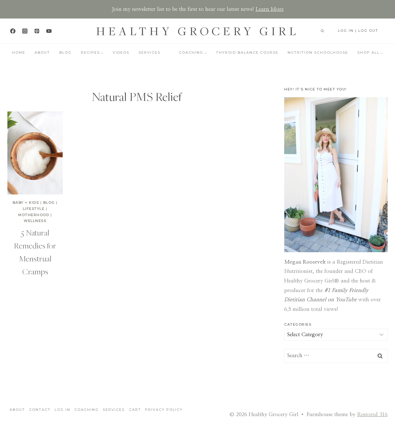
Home (18, 52)
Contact (40, 409)
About (42, 52)
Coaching (86, 409)
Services (149, 52)
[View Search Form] (322, 30)
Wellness (35, 221)
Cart (135, 409)
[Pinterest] (36, 31)
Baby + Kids (26, 202)
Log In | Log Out (358, 30)
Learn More (270, 9)
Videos (121, 52)
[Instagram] (24, 31)
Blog (65, 52)
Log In (62, 409)
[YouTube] (49, 31)
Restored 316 (372, 414)
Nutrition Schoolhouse (318, 52)
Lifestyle (34, 209)
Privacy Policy (164, 409)
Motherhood (33, 215)
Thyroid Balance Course (247, 52)
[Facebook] (12, 31)
